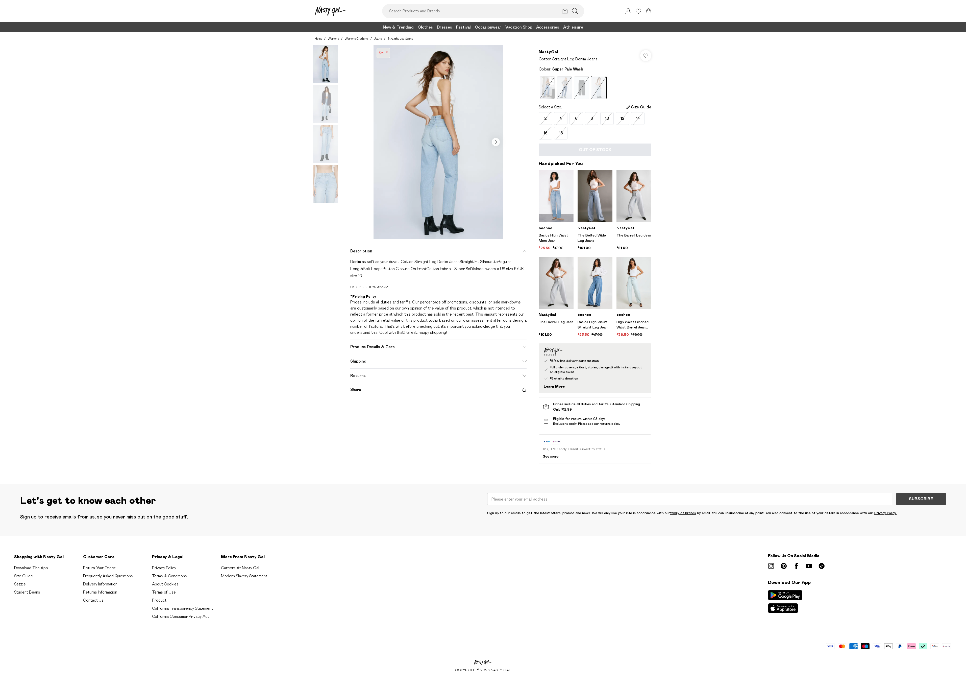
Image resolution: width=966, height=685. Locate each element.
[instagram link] (771, 566)
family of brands (683, 513)
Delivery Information (100, 584)
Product (159, 600)
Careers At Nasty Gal (240, 568)
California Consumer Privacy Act (180, 616)
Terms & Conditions (169, 576)
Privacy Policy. (885, 513)
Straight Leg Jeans (400, 38)
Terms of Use (164, 592)
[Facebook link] (796, 566)
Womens (333, 38)
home (318, 38)
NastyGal (548, 52)
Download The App (31, 568)
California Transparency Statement (182, 608)
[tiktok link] (822, 566)
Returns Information (100, 592)
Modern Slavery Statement (244, 576)
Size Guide (23, 576)
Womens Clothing (356, 38)
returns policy (610, 423)
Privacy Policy (164, 568)
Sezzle (20, 584)
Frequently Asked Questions (108, 576)
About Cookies (165, 584)
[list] (438, 142)
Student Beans (27, 592)
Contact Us (93, 600)
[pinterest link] (784, 566)
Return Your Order (99, 568)
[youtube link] (809, 566)
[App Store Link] (785, 601)
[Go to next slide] (496, 142)
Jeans (378, 38)
